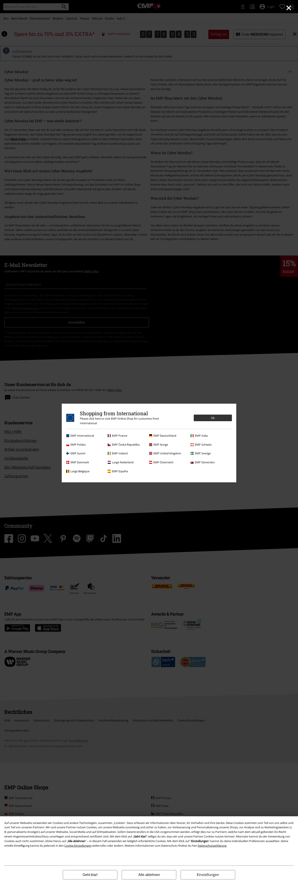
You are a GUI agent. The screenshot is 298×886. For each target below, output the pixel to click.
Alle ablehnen (149, 875)
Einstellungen (208, 874)
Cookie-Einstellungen (78, 846)
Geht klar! (90, 875)
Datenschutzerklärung (212, 846)
